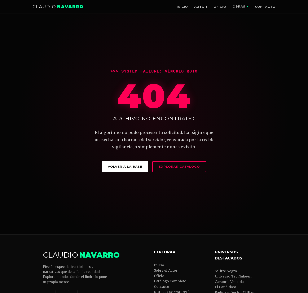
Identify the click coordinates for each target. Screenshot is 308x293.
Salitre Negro (226, 271)
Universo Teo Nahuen (233, 276)
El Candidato (225, 287)
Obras (239, 6)
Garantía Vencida (229, 282)
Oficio (220, 7)
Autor (200, 7)
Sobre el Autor (166, 270)
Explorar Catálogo (179, 167)
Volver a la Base (125, 167)
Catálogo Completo (170, 281)
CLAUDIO (58, 6)
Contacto (265, 7)
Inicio (182, 7)
